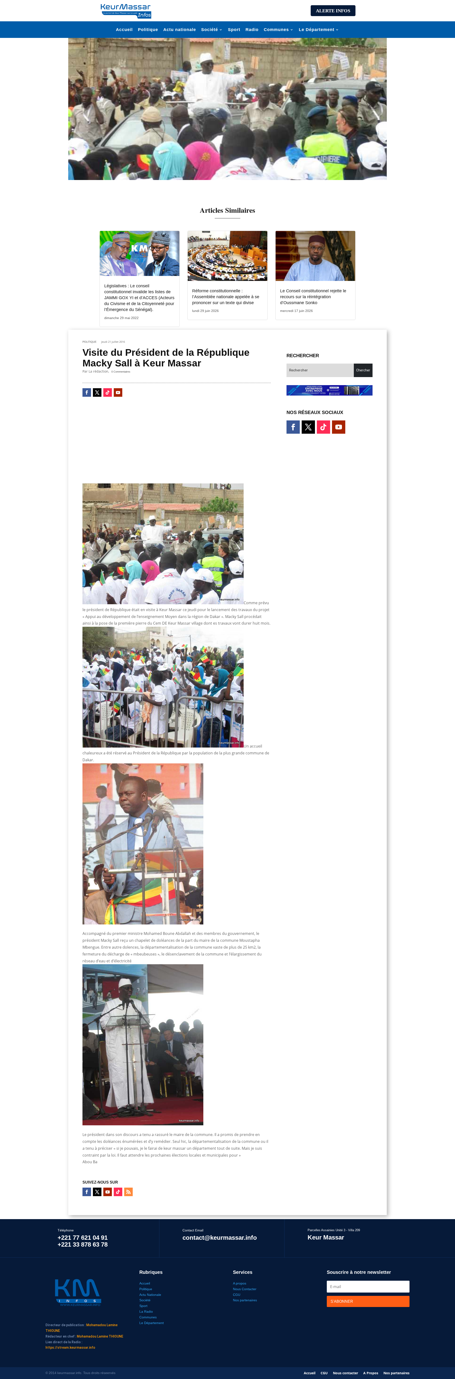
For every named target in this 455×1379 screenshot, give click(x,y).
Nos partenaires (245, 1300)
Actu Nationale (150, 1295)
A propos (239, 1283)
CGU (236, 1295)
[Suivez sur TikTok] (107, 392)
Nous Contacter (244, 1289)
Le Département (316, 30)
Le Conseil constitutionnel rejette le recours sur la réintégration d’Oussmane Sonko (313, 296)
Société (209, 30)
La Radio (146, 1311)
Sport (234, 30)
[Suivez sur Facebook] (86, 392)
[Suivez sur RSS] (128, 1192)
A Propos (370, 1373)
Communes (276, 30)
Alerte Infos (333, 10)
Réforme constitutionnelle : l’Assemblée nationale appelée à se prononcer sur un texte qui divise (225, 296)
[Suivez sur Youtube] (118, 392)
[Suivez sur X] (97, 392)
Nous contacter (345, 1373)
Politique (148, 30)
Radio (252, 30)
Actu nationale (179, 30)
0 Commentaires (120, 371)
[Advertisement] (227, 10)
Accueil (124, 30)
